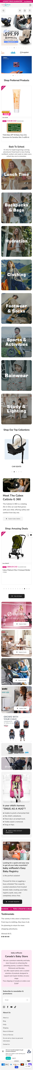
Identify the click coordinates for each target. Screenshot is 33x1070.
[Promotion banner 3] (16, 763)
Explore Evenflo (22, 680)
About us (6, 1018)
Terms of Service (8, 1035)
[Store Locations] (30, 10)
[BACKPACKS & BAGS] (16, 208)
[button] (28, 535)
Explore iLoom (22, 652)
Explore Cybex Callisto (14, 519)
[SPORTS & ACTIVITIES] (16, 342)
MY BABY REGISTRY (13, 902)
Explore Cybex (22, 624)
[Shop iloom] (13, 52)
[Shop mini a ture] (25, 52)
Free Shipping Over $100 (12, 1)
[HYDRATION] (16, 241)
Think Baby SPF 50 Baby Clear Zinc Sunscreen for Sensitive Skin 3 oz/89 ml (16, 136)
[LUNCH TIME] (16, 174)
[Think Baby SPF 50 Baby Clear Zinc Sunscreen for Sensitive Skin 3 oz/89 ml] (16, 101)
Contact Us (6, 1044)
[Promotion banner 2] (16, 749)
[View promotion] (17, 30)
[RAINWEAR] (16, 375)
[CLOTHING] (16, 275)
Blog (4, 1021)
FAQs (4, 1024)
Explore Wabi (22, 708)
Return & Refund (8, 1031)
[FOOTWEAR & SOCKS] (16, 308)
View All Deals (18, 596)
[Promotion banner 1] (16, 728)
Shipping (5, 1028)
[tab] (7, 48)
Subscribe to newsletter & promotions (13, 992)
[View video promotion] (16, 64)
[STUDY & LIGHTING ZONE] (16, 409)
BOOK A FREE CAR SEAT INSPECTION (14, 831)
